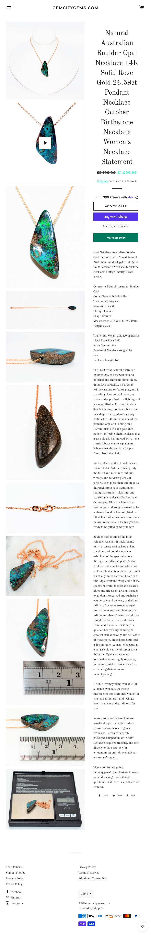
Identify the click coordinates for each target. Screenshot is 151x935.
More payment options (115, 225)
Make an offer (116, 239)
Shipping (102, 181)
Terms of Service (88, 872)
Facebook (16, 892)
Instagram (16, 903)
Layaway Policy (15, 878)
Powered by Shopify (90, 908)
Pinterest (15, 897)
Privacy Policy (87, 867)
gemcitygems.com (75, 7)
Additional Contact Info (92, 878)
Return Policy (14, 884)
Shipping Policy (15, 872)
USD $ (84, 893)
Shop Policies (14, 867)
